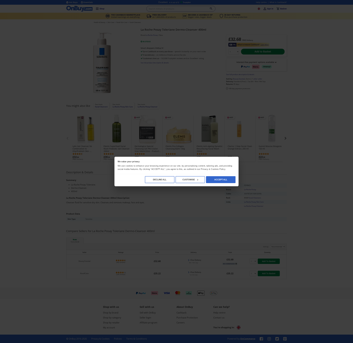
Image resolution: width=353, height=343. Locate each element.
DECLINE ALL (159, 179)
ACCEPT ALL (220, 179)
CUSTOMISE (188, 179)
